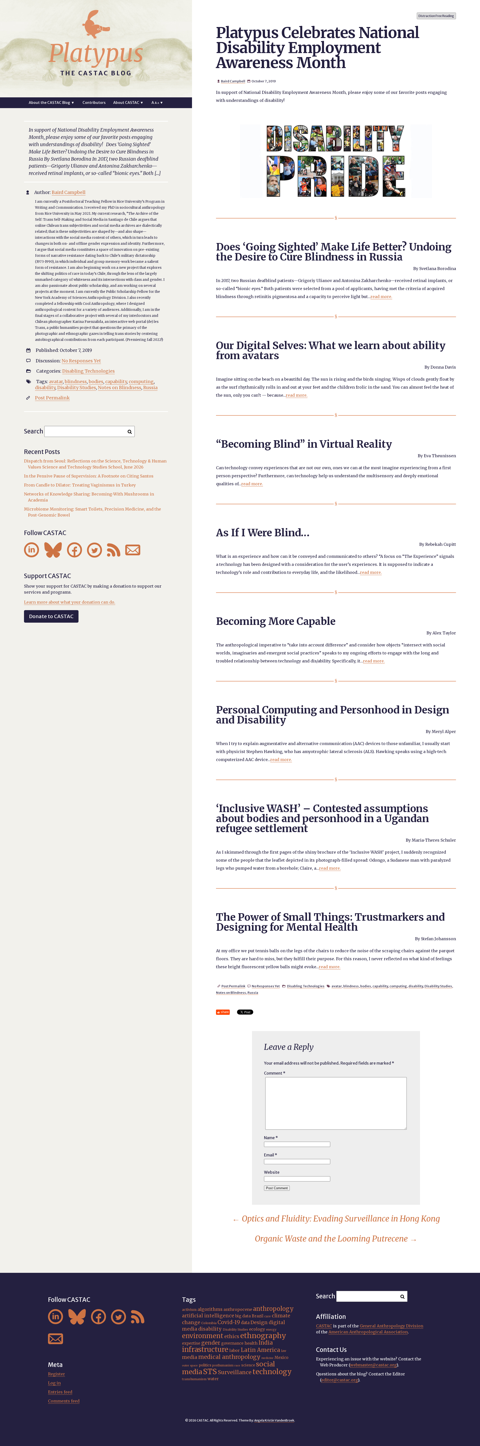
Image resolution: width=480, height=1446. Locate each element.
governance (232, 1343)
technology (272, 1371)
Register (56, 1373)
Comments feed (64, 1400)
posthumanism (223, 1365)
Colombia (208, 1323)
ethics (231, 1336)
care (267, 1316)
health (251, 1343)
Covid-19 (229, 1322)
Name (271, 1137)
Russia (253, 993)
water (213, 1378)
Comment (275, 1073)
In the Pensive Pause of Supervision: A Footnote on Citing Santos (89, 475)
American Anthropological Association (368, 1331)
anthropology (273, 1308)
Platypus (96, 53)
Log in (54, 1382)
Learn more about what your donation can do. (69, 602)
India (265, 1342)
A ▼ (157, 102)
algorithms (210, 1309)
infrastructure (205, 1349)
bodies (365, 986)
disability (415, 986)
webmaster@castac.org (373, 1364)
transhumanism (194, 1379)
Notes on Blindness (231, 993)
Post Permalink (233, 986)
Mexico (281, 1357)
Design (259, 1322)
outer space (190, 1365)
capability (380, 986)
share (225, 1012)
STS (210, 1371)
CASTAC (324, 1325)
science (248, 1365)
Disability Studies (438, 986)
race (237, 1365)
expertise (191, 1343)
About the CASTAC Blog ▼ (51, 102)
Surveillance (235, 1372)
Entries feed (60, 1391)
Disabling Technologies (305, 986)
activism (189, 1309)
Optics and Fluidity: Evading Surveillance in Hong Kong (336, 1219)
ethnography (263, 1335)
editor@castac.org (339, 1379)
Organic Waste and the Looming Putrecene (336, 1239)
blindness (351, 986)
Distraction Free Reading (436, 16)
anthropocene (238, 1309)
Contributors (94, 102)
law (283, 1351)
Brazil (257, 1316)
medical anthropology (229, 1356)
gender (210, 1342)
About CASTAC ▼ (128, 102)
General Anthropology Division (391, 1325)
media (189, 1357)
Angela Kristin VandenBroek (274, 1420)
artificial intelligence (208, 1316)
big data (243, 1316)
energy (271, 1329)
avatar (337, 986)
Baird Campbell (233, 81)
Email (270, 1154)
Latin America (260, 1349)
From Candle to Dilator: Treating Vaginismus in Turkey (80, 485)
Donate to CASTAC (51, 616)
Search (33, 431)
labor (234, 1350)
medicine (268, 1358)
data (245, 1322)
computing (398, 986)
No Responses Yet (266, 986)
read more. (381, 296)
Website (272, 1172)
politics (205, 1365)
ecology (257, 1329)
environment (202, 1336)
